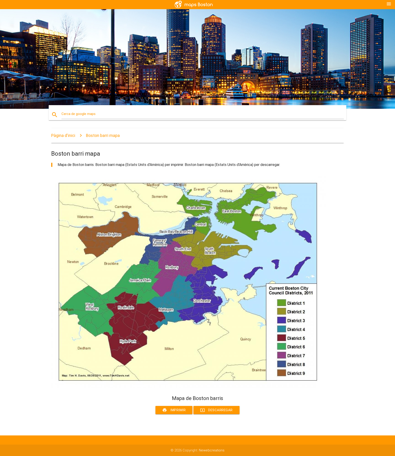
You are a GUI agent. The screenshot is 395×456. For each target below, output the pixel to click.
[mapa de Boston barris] (188, 387)
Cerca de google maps (78, 114)
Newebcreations (211, 450)
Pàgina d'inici (63, 135)
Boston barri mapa (103, 135)
